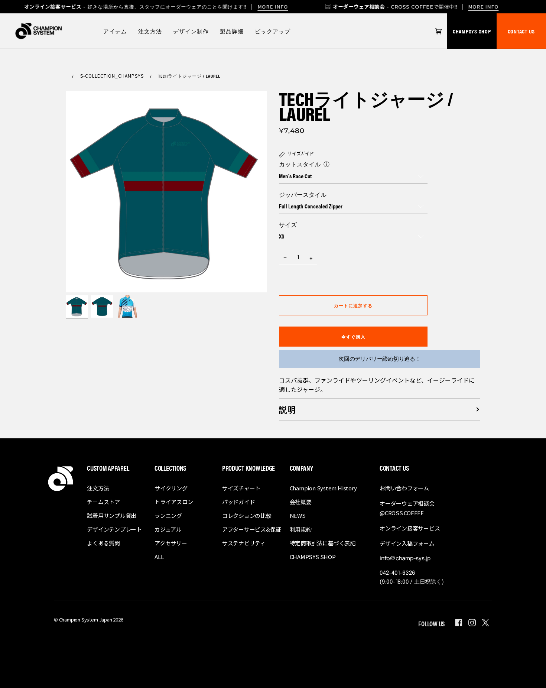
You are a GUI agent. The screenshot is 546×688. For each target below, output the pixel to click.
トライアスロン (174, 502)
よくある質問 (103, 543)
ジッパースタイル (302, 194)
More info (272, 6)
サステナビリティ (244, 543)
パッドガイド (238, 502)
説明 (287, 409)
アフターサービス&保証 (251, 529)
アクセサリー (171, 543)
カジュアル (168, 529)
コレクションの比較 (247, 515)
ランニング (168, 515)
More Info (483, 6)
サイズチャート (241, 488)
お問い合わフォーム (404, 488)
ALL (159, 557)
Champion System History (323, 488)
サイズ (288, 224)
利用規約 (301, 529)
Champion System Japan (85, 619)
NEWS (298, 515)
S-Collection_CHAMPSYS (112, 75)
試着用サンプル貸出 (111, 515)
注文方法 (98, 488)
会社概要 (301, 502)
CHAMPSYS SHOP (472, 31)
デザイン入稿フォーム (407, 543)
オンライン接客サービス (410, 528)
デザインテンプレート (114, 529)
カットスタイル (300, 164)
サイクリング (171, 488)
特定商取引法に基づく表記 (322, 543)
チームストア (103, 502)
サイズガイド (300, 153)
